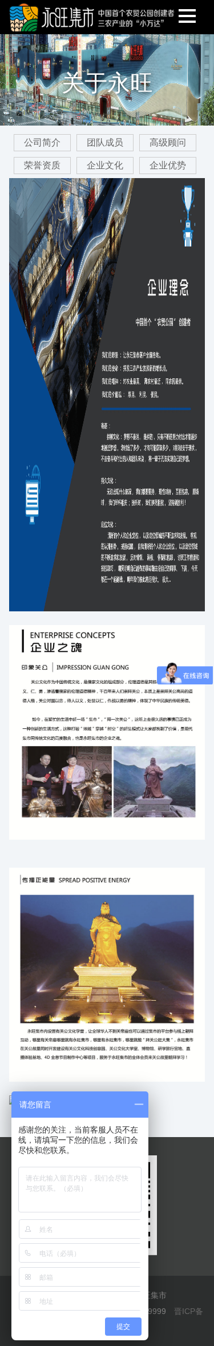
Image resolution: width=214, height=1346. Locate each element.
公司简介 (42, 142)
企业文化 (105, 165)
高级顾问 (168, 142)
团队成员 (105, 142)
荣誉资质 (42, 165)
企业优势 (168, 165)
